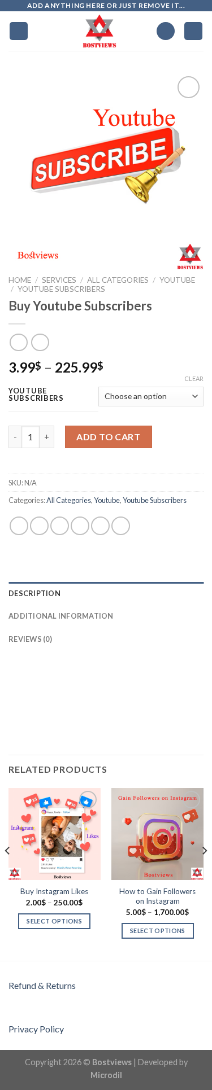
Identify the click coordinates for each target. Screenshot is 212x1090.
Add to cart (108, 436)
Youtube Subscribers (61, 289)
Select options (54, 921)
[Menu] (19, 31)
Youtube (177, 279)
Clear (194, 378)
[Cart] (193, 31)
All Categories (118, 279)
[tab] (106, 593)
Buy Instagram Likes (54, 891)
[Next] (204, 873)
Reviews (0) (30, 639)
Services (59, 279)
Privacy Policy (36, 1028)
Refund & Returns (42, 985)
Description (34, 593)
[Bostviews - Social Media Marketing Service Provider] (100, 31)
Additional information (61, 615)
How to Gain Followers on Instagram (157, 896)
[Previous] (8, 873)
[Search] (166, 31)
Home (19, 279)
